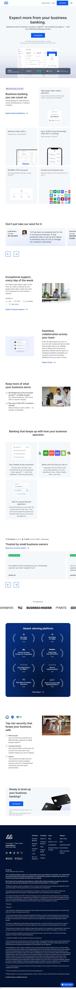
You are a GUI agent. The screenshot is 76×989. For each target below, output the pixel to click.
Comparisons (52, 845)
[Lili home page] (6, 3)
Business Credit (34, 844)
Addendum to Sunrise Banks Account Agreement (38, 944)
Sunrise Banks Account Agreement (49, 925)
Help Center (63, 838)
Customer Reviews (43, 842)
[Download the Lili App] (9, 858)
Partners (42, 855)
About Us (43, 838)
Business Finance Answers (53, 849)
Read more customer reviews (16, 548)
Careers (42, 858)
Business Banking (34, 839)
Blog (49, 838)
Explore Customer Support (15, 309)
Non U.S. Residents (35, 858)
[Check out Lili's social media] (7, 853)
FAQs (61, 841)
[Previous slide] (8, 254)
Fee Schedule (64, 848)
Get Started (62, 3)
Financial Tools (34, 849)
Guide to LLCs (52, 841)
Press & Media (42, 851)
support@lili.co (10, 845)
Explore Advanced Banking (15, 113)
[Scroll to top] (0, 988)
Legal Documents (65, 845)
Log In (53, 3)
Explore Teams (47, 362)
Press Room (36, 692)
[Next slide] (16, 254)
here (65, 930)
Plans (42, 847)
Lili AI (33, 854)
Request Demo (46, 3)
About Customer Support (65, 852)
